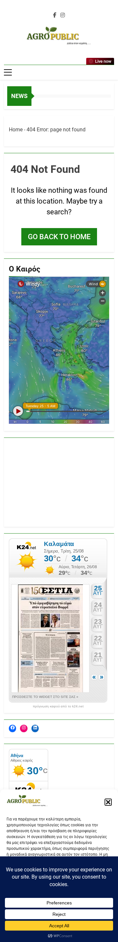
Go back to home (59, 237)
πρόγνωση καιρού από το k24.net (58, 706)
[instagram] (62, 15)
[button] (108, 802)
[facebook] (54, 15)
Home (16, 129)
